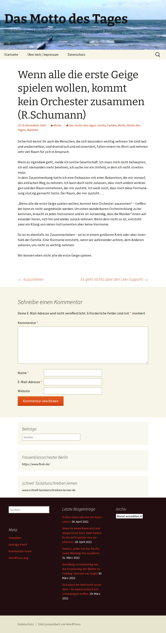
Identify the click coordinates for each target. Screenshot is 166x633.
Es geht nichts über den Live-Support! (114, 279)
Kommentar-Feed (20, 551)
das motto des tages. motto (87, 125)
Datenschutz (76, 54)
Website (24, 391)
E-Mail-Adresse (30, 382)
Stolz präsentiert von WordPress (59, 624)
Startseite (11, 54)
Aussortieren (31, 279)
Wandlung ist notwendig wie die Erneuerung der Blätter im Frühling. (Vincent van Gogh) (81, 568)
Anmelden (15, 538)
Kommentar (28, 322)
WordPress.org (18, 558)
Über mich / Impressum (42, 54)
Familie (111, 125)
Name (23, 373)
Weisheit (32, 130)
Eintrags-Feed (18, 544)
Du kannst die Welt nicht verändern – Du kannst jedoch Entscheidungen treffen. (82, 589)
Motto (57, 125)
